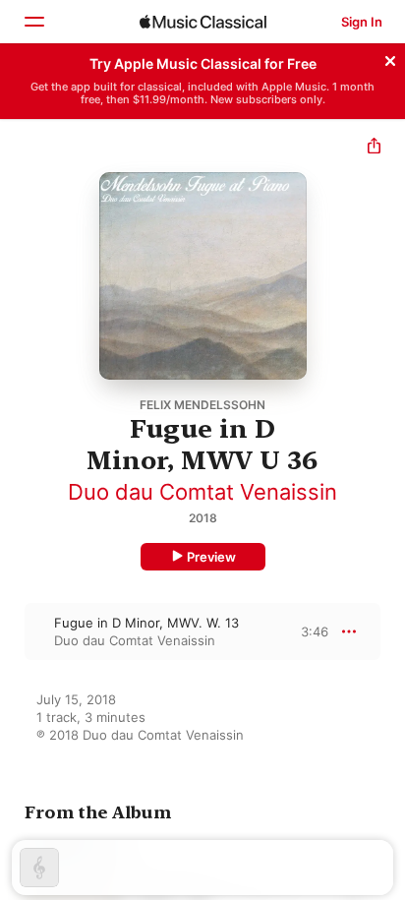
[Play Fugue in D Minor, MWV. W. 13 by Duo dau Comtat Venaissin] (13, 631)
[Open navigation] (33, 21)
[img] (203, 22)
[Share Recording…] (374, 148)
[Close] (390, 58)
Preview (211, 557)
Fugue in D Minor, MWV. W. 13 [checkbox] (146, 622)
